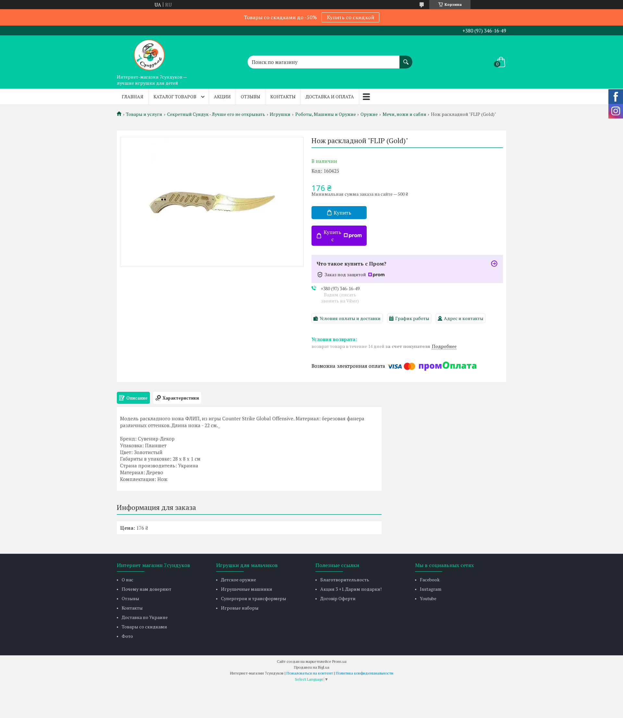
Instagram (430, 589)
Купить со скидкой (350, 17)
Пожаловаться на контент (310, 673)
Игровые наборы (240, 608)
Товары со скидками (144, 627)
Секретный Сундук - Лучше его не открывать (216, 114)
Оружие (369, 114)
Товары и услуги (144, 114)
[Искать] (405, 58)
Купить (342, 212)
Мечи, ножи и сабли (404, 114)
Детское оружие (238, 579)
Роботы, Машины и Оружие (325, 114)
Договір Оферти (338, 598)
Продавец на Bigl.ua (311, 667)
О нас (127, 579)
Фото (127, 636)
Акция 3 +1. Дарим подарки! (351, 589)
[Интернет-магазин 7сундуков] (149, 53)
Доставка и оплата (330, 96)
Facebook (430, 579)
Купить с (332, 236)
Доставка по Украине (145, 617)
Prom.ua (339, 661)
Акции (222, 96)
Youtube (428, 598)
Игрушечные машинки (246, 589)
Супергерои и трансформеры (253, 598)
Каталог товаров (174, 96)
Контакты (283, 96)
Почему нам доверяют (146, 589)
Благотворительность (344, 579)
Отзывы (250, 96)
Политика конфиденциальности (364, 673)
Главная (132, 96)
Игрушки (280, 114)
